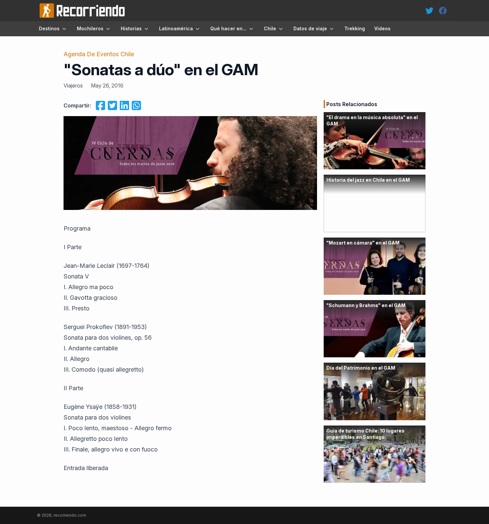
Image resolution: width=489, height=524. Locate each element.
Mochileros (90, 28)
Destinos (49, 28)
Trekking (354, 28)
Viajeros (73, 85)
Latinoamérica (176, 28)
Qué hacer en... (228, 28)
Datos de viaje (310, 28)
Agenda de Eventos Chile (99, 54)
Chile (270, 28)
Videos (382, 28)
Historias (131, 28)
